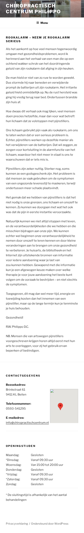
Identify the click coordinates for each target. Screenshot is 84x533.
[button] (60, 406)
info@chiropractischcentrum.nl (27, 422)
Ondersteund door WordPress (49, 523)
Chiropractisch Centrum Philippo (33, 8)
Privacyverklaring (17, 523)
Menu (44, 22)
